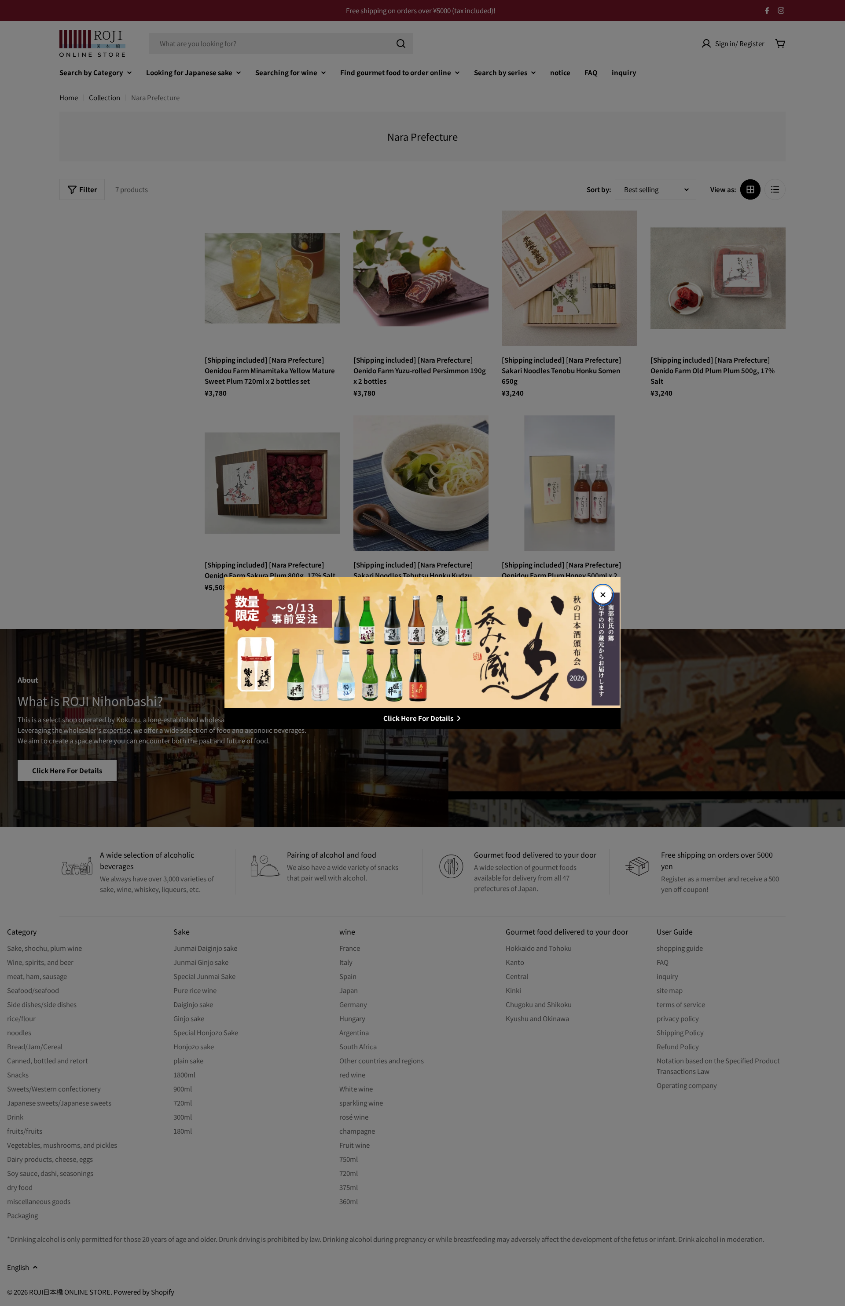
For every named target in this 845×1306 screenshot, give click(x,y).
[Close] (603, 595)
